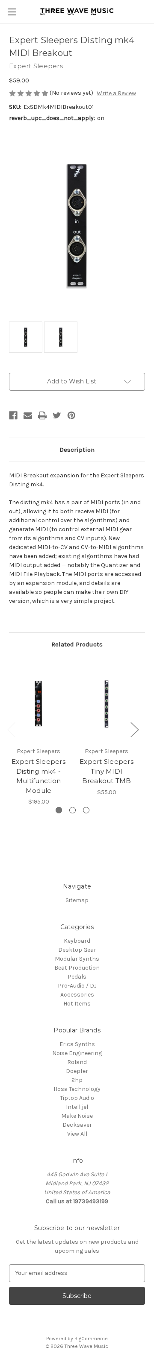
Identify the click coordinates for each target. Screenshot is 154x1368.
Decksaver (77, 1124)
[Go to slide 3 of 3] (86, 810)
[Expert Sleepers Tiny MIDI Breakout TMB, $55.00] (106, 703)
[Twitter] (57, 415)
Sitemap (77, 900)
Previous (11, 729)
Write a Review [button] (116, 93)
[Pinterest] (71, 415)
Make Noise (77, 1116)
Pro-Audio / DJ (77, 985)
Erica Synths (77, 1044)
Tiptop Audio (77, 1098)
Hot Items (77, 1003)
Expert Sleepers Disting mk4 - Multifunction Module (38, 776)
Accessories (77, 994)
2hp (77, 1080)
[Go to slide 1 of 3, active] (59, 810)
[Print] (42, 415)
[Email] (28, 415)
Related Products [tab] (77, 644)
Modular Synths (77, 958)
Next (134, 729)
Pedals (77, 976)
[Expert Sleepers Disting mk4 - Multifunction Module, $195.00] (38, 703)
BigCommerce (91, 1339)
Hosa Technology (77, 1089)
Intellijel (77, 1107)
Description (77, 449)
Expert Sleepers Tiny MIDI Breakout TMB (106, 771)
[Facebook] (13, 415)
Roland (77, 1062)
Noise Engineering (77, 1053)
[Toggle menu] (12, 11)
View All (77, 1133)
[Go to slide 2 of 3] (72, 810)
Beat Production (77, 967)
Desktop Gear (77, 949)
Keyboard (77, 940)
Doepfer (77, 1071)
